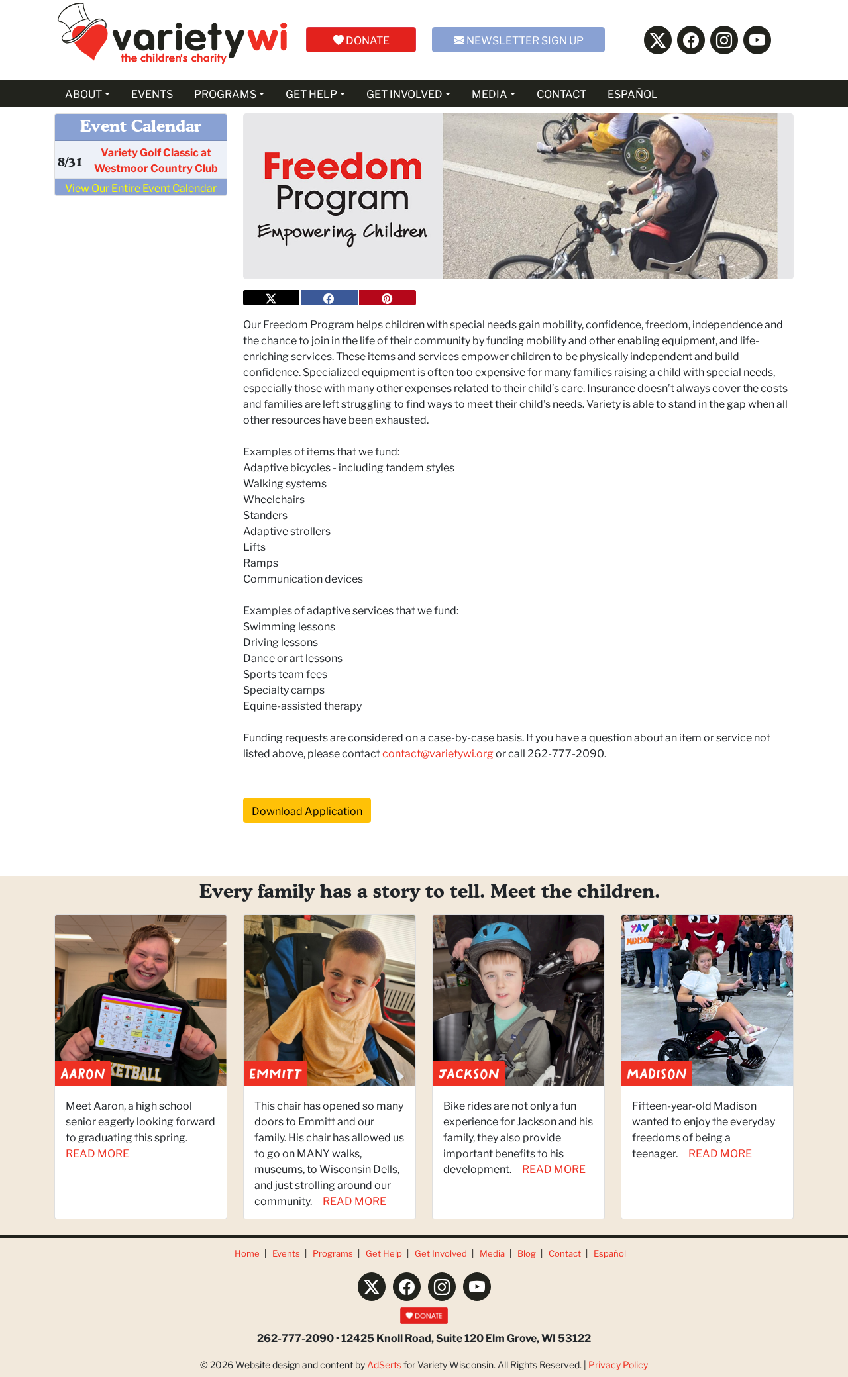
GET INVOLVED (404, 93)
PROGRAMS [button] (225, 93)
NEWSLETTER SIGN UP (524, 39)
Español (610, 1253)
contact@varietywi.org (439, 752)
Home (247, 1253)
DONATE (367, 39)
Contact (565, 1253)
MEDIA (489, 93)
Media (492, 1253)
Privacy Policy (618, 1364)
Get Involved (441, 1253)
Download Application (307, 810)
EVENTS (152, 93)
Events (286, 1253)
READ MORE (97, 1152)
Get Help (384, 1253)
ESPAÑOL (633, 93)
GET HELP (311, 93)
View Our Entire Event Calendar (141, 187)
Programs (333, 1253)
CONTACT (561, 93)
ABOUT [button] (83, 93)
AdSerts (384, 1364)
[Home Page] (172, 40)
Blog (526, 1253)
